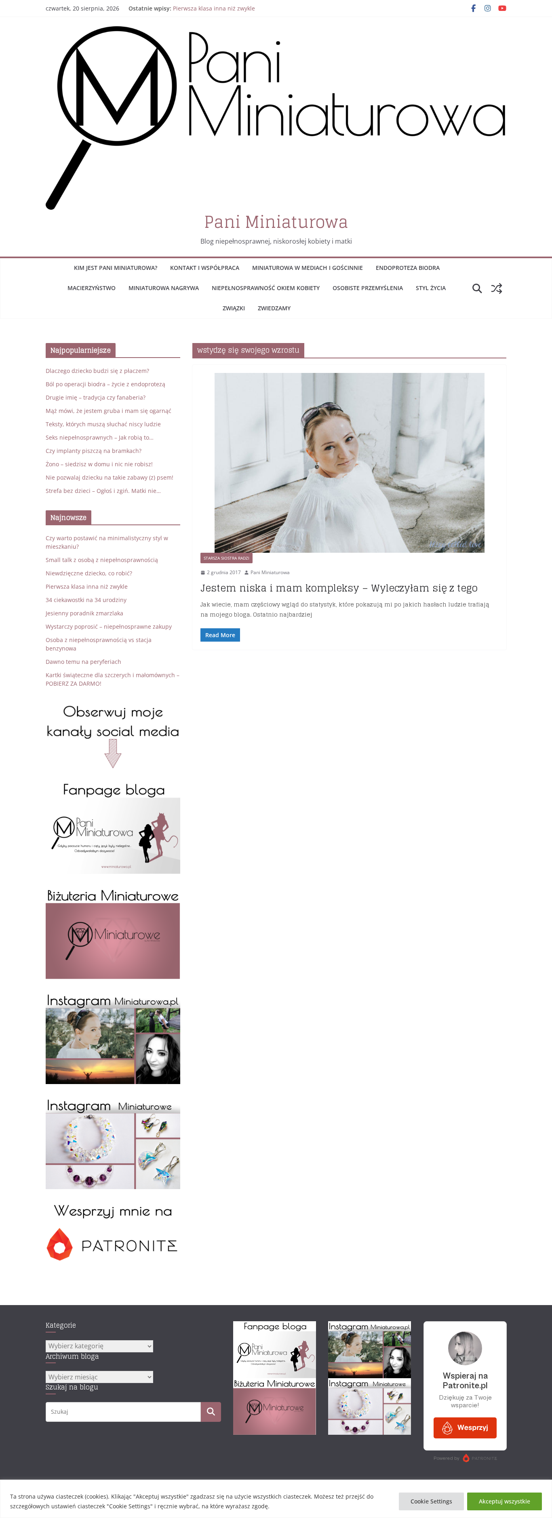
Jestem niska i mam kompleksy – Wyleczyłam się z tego (339, 588)
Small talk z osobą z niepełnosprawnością (102, 560)
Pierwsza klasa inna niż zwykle (214, 8)
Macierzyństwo (91, 288)
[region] (276, 1499)
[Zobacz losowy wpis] (496, 288)
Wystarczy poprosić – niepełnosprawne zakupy (109, 626)
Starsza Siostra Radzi (226, 558)
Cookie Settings (431, 1501)
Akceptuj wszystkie (504, 1501)
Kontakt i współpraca (204, 268)
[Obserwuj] (113, 997)
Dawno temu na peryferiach (83, 661)
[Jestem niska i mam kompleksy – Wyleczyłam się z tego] (349, 463)
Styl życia (431, 288)
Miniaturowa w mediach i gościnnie (307, 268)
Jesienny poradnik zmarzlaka (84, 613)
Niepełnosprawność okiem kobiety (266, 288)
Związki (234, 308)
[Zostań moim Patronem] (113, 1207)
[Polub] (113, 786)
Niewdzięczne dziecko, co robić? (89, 573)
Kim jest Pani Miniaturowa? (115, 268)
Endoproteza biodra (408, 268)
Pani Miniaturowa (276, 221)
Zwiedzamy (274, 308)
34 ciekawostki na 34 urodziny (86, 600)
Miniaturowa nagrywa (164, 288)
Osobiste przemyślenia (368, 288)
